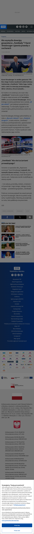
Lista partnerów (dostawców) (10, 520)
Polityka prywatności (19, 505)
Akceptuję (17, 525)
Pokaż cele (17, 530)
